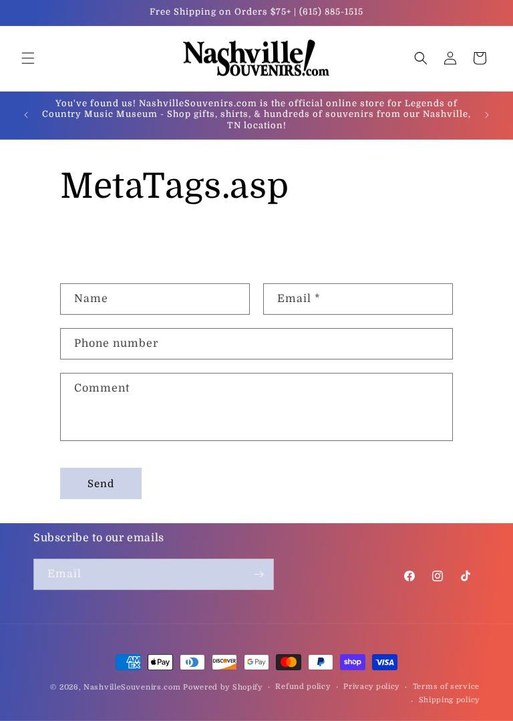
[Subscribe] (258, 574)
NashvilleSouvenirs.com (131, 687)
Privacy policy (371, 686)
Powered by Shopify (223, 687)
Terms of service (446, 686)
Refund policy (302, 686)
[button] (28, 58)
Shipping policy (449, 700)
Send (101, 484)
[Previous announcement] (26, 115)
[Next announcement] (487, 115)
